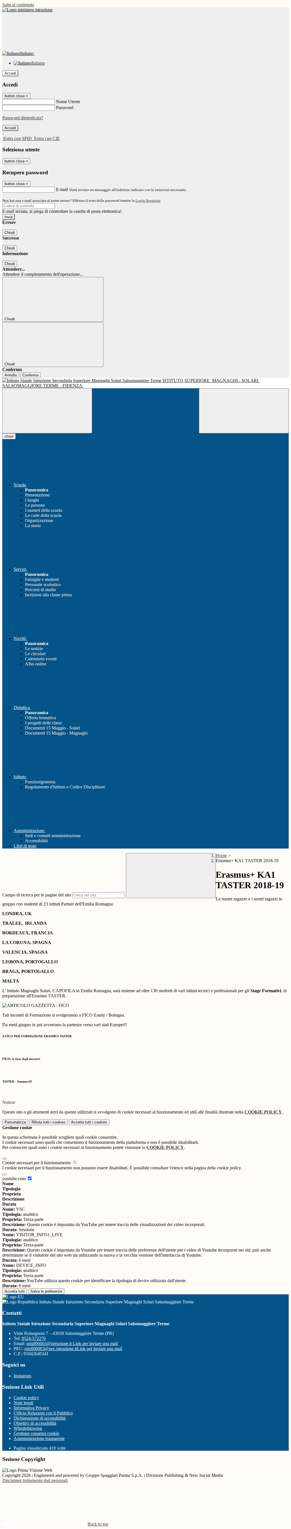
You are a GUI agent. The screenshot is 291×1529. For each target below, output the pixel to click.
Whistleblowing (28, 1428)
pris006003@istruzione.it (72, 1343)
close (9, 436)
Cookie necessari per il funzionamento (37, 1162)
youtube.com (14, 1178)
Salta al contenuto (18, 4)
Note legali (23, 1402)
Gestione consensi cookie (36, 1433)
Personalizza (15, 1122)
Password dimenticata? (22, 117)
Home (221, 855)
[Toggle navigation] (47, 410)
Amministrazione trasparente (39, 1438)
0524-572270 (34, 1338)
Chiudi (10, 232)
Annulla (11, 375)
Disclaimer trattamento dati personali (35, 1480)
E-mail (62, 189)
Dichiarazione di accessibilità (40, 1418)
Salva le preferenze (46, 1291)
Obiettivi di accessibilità (35, 1423)
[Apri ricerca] (244, 410)
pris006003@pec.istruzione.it (73, 1348)
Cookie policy (26, 1397)
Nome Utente (68, 101)
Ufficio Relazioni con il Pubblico (43, 1413)
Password (64, 107)
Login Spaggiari (148, 200)
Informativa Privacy (31, 1407)
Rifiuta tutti (48, 1122)
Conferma (30, 375)
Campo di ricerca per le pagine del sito (36, 894)
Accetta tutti (89, 1122)
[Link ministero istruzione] (27, 9)
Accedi (10, 73)
